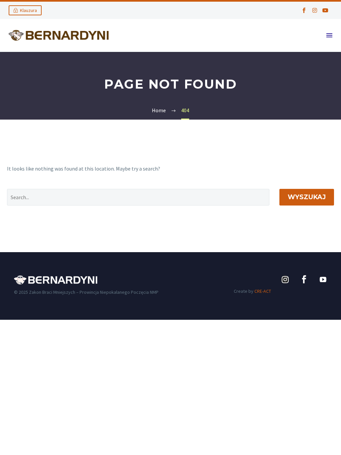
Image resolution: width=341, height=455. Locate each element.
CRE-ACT (262, 291)
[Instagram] (314, 10)
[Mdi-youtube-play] (323, 279)
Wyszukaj (307, 197)
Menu (329, 35)
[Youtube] (325, 10)
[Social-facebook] (304, 10)
